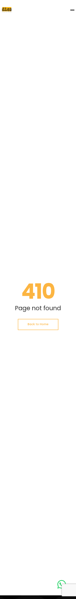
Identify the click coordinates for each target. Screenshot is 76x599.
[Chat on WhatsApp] (61, 584)
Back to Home (38, 324)
